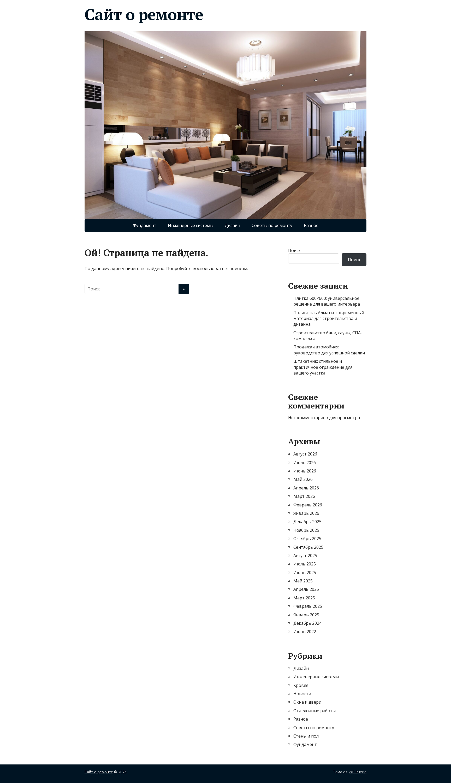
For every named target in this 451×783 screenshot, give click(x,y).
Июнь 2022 (304, 631)
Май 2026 (303, 479)
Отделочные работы (314, 711)
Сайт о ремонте (144, 14)
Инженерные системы (190, 225)
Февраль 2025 (307, 606)
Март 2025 (304, 598)
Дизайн (232, 225)
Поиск (294, 250)
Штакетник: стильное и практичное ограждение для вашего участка (322, 367)
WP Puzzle (357, 771)
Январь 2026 (306, 513)
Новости (302, 694)
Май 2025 (303, 581)
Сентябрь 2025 (308, 547)
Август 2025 (305, 555)
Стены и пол (306, 736)
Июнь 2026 (304, 471)
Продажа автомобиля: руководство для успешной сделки (329, 349)
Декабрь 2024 (307, 623)
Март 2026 (304, 496)
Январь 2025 (306, 615)
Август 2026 (305, 454)
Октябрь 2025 (307, 538)
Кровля (300, 685)
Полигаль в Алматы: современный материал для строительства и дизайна (328, 318)
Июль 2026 (304, 462)
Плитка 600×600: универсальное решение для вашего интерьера (326, 301)
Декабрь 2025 (307, 521)
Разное (311, 225)
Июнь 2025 (304, 572)
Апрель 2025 (306, 589)
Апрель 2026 (306, 488)
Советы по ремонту (272, 225)
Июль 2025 (304, 564)
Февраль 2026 (307, 505)
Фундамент (144, 225)
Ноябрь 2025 (306, 530)
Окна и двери (307, 702)
